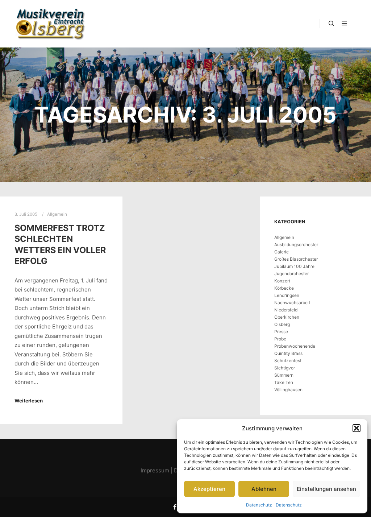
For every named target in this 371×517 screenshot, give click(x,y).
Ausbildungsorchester (296, 244)
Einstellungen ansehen (326, 488)
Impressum (155, 470)
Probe (280, 339)
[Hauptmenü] (344, 23)
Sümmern (283, 375)
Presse (281, 331)
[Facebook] (174, 507)
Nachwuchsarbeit (292, 302)
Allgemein (284, 237)
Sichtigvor (284, 368)
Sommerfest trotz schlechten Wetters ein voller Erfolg (60, 244)
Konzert (282, 281)
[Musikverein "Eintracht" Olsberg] (50, 23)
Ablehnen (263, 488)
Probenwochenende (294, 346)
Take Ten (283, 382)
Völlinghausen (288, 389)
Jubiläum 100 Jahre (294, 266)
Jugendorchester (291, 273)
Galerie (281, 252)
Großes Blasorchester (296, 259)
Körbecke (284, 288)
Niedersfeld (285, 310)
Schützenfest (287, 360)
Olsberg (282, 324)
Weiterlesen (28, 401)
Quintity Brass (288, 353)
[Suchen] (331, 23)
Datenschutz (259, 505)
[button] (356, 428)
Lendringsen (286, 295)
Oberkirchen (286, 317)
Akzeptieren (209, 488)
